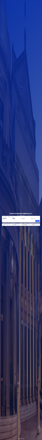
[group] (7, 219)
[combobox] (7, 218)
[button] (37, 1)
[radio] (3, 216)
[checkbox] (13, 216)
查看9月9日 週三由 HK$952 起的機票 (20, 215)
